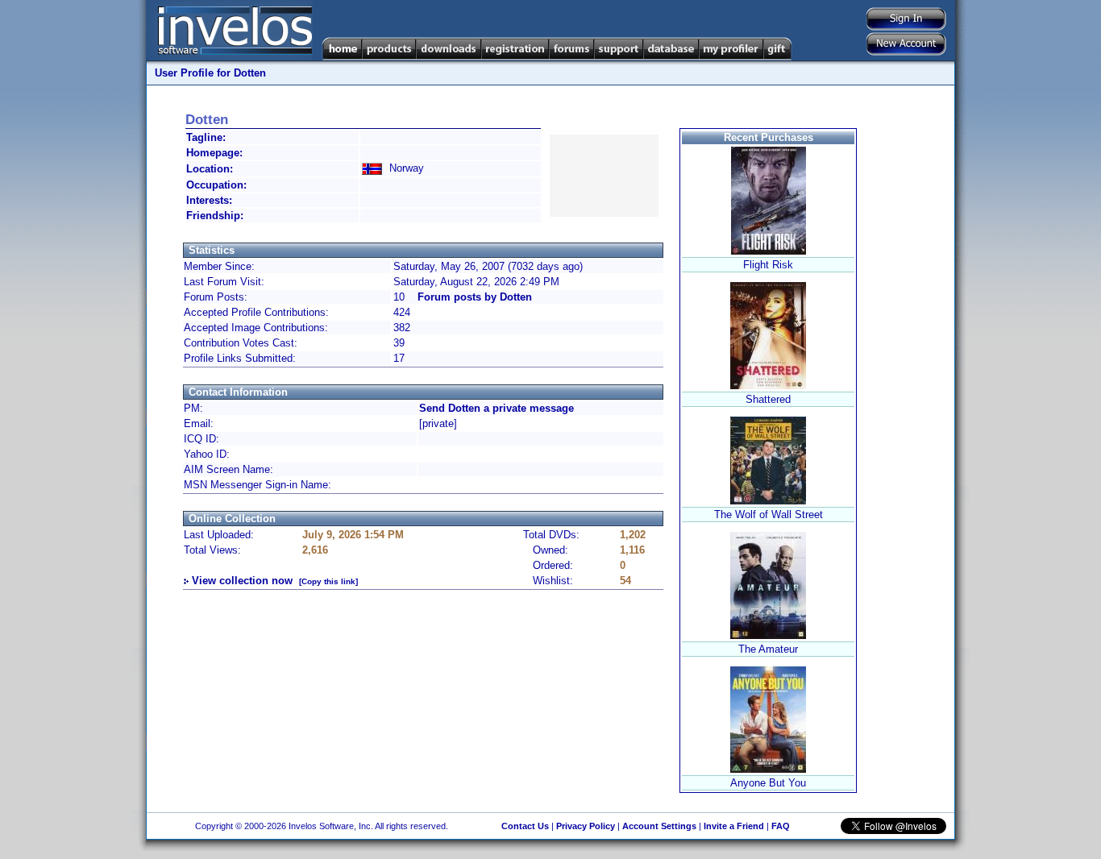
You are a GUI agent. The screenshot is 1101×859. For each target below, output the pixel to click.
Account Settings (659, 826)
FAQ (780, 826)
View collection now (242, 581)
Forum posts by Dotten (475, 297)
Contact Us (525, 826)
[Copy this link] (328, 581)
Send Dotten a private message (496, 408)
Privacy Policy (585, 826)
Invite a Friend (734, 826)
